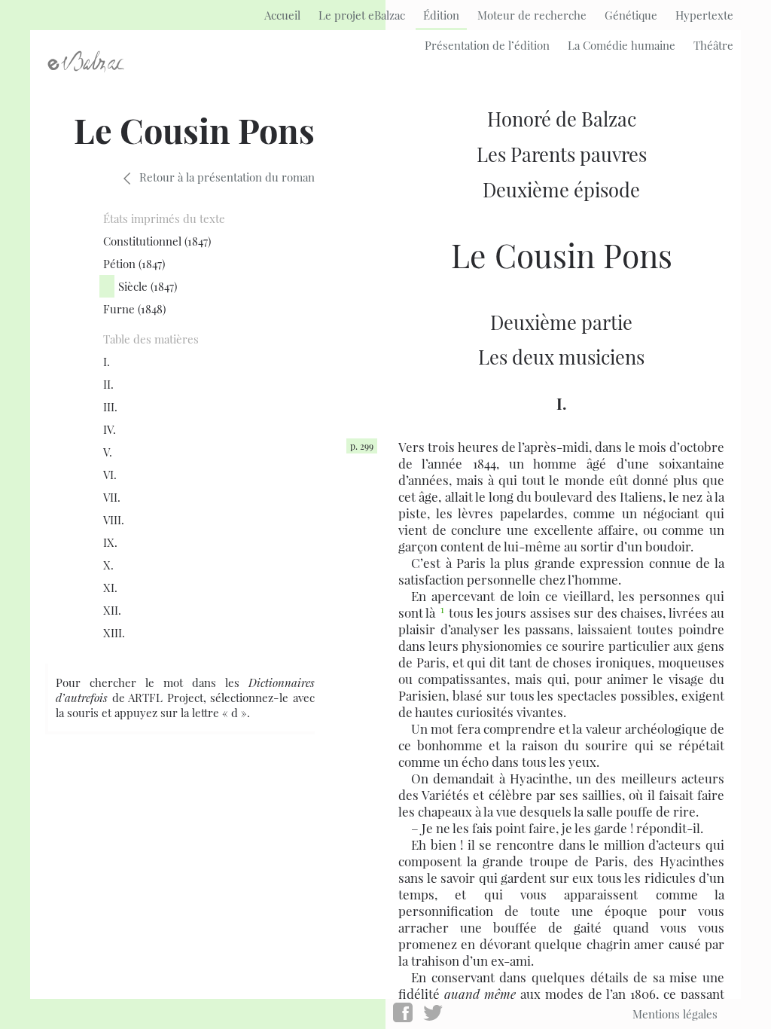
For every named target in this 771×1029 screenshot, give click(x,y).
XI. (110, 587)
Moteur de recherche (532, 15)
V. (107, 452)
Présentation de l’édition (487, 45)
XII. (112, 610)
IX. (110, 542)
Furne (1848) (134, 308)
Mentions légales (675, 1013)
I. (106, 361)
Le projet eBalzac (361, 15)
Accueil (282, 15)
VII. (111, 497)
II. (108, 384)
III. (110, 406)
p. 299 (361, 446)
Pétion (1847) (134, 263)
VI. (110, 474)
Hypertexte (704, 15)
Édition (441, 15)
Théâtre (713, 45)
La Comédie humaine (621, 45)
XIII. (114, 632)
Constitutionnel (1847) (157, 241)
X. (108, 565)
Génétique (631, 15)
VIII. (113, 519)
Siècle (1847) (147, 286)
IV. (109, 429)
